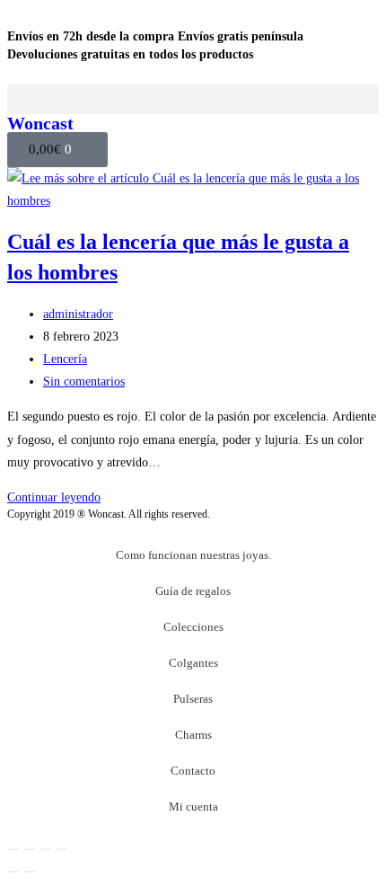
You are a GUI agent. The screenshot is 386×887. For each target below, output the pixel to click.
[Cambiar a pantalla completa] (29, 849)
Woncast (40, 123)
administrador (78, 314)
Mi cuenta (193, 806)
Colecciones (193, 627)
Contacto (193, 770)
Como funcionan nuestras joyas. (193, 555)
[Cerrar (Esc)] (62, 849)
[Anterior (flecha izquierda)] (13, 872)
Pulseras (193, 698)
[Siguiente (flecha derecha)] (29, 872)
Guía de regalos (193, 591)
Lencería (65, 359)
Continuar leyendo (54, 497)
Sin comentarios (84, 381)
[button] (193, 99)
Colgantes (193, 663)
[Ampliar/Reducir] (13, 849)
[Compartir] (45, 849)
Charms (193, 734)
